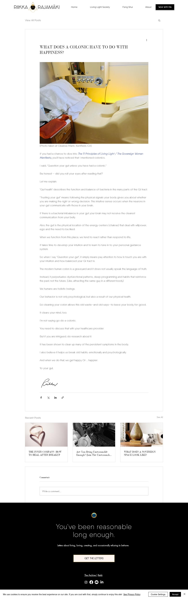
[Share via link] (62, 397)
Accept (175, 594)
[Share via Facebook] (41, 397)
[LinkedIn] (102, 582)
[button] (159, 20)
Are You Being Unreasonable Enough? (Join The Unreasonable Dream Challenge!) (93, 453)
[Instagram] (86, 582)
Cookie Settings (158, 594)
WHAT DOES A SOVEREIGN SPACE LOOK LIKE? (140, 453)
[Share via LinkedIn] (55, 397)
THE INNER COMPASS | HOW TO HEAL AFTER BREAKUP (45, 453)
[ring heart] (46, 435)
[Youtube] (96, 582)
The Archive (90, 575)
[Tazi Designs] (141, 435)
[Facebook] (91, 582)
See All (160, 417)
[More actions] (146, 40)
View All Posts (33, 20)
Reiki (100, 575)
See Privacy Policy (131, 594)
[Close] (184, 594)
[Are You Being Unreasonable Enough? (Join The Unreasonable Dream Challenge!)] (94, 435)
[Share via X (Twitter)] (48, 397)
